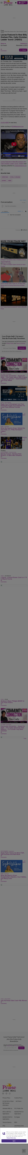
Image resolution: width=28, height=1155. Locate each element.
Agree (14, 1141)
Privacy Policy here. (11, 1138)
